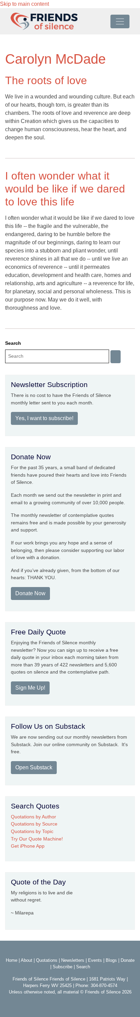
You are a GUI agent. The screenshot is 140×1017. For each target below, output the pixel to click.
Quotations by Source (34, 824)
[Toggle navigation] (119, 21)
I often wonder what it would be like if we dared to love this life (65, 189)
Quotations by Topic (32, 831)
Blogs (111, 960)
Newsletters (72, 960)
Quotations (46, 960)
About (26, 960)
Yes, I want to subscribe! (44, 418)
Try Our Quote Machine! (37, 839)
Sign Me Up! (30, 688)
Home (11, 960)
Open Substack (33, 767)
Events (95, 960)
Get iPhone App (28, 846)
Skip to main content (24, 4)
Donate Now (30, 593)
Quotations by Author (33, 816)
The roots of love (46, 80)
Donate (128, 960)
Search (13, 343)
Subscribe (62, 966)
